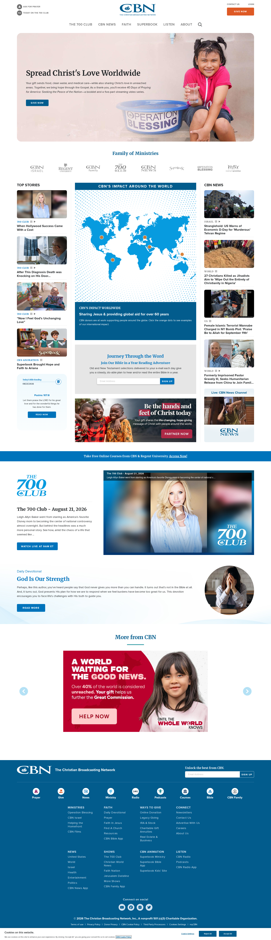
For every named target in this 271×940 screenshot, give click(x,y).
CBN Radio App (186, 867)
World (71, 862)
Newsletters (184, 812)
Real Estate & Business (149, 838)
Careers (181, 828)
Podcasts (182, 862)
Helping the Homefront (75, 824)
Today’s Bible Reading (32, 379)
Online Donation (150, 812)
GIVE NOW (37, 102)
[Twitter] (149, 907)
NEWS (72, 852)
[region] (135, 934)
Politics (72, 883)
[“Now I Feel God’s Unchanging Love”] (42, 296)
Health (72, 872)
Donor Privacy (111, 924)
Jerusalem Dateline (116, 876)
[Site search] (200, 26)
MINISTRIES (76, 807)
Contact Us (233, 4)
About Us (182, 833)
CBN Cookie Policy (130, 924)
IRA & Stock (148, 823)
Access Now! (178, 456)
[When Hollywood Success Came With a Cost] (42, 204)
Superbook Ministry (152, 857)
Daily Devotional (115, 812)
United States (77, 857)
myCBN (193, 924)
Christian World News (114, 863)
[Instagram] (140, 907)
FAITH (126, 24)
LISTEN (169, 24)
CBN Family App (114, 886)
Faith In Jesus (113, 823)
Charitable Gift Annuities (149, 830)
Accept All (228, 933)
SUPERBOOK (147, 24)
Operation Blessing (80, 812)
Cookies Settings (177, 924)
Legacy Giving (149, 817)
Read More (31, 608)
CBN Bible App (113, 838)
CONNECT (183, 807)
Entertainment (77, 877)
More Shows (112, 881)
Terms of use (77, 924)
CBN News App (78, 888)
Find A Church (113, 828)
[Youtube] (122, 907)
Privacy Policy (93, 924)
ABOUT (186, 24)
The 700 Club (80, 24)
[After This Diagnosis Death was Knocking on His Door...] (42, 250)
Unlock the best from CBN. (204, 768)
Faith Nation (112, 870)
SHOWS (109, 852)
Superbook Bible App (150, 863)
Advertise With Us (188, 823)
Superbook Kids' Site (153, 870)
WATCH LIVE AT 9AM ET (37, 546)
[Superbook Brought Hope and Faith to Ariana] (42, 343)
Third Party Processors (154, 924)
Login (251, 4)
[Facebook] (131, 907)
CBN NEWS (107, 24)
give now (240, 11)
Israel (71, 867)
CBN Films (74, 831)
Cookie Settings (187, 933)
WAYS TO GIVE (150, 807)
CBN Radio (183, 857)
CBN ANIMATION (152, 852)
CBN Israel (75, 817)
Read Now (42, 414)
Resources (111, 833)
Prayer (108, 817)
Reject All (208, 933)
